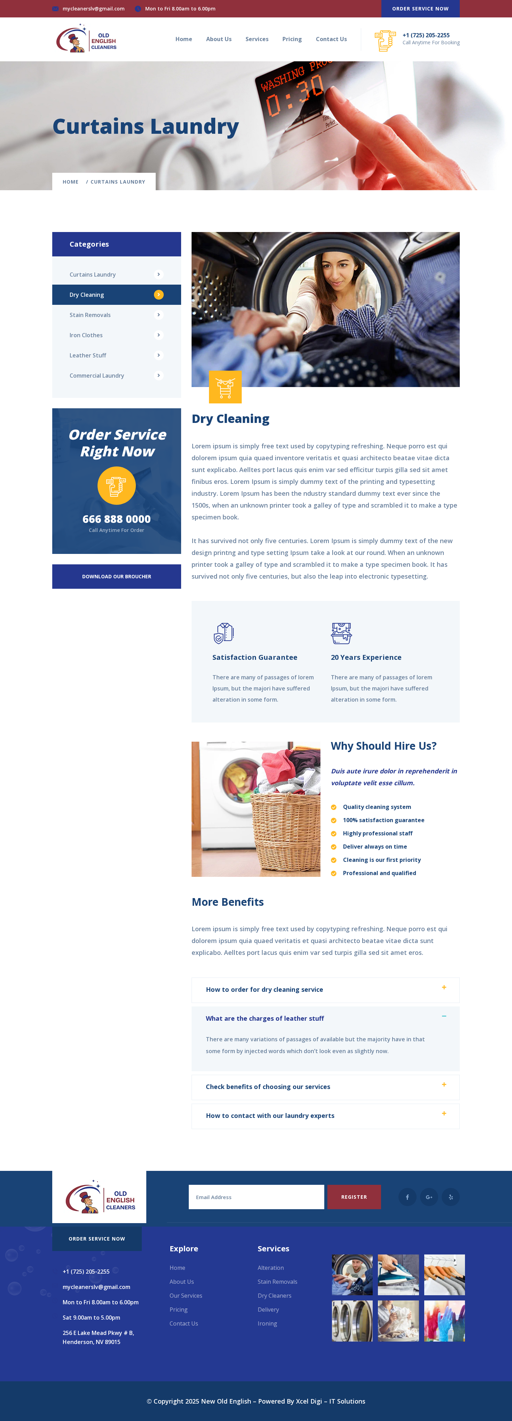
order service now (97, 1238)
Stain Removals (90, 315)
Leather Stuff (88, 355)
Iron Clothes (86, 335)
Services (257, 39)
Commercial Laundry (97, 375)
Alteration (271, 1268)
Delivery (268, 1309)
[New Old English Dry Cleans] (85, 37)
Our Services (186, 1295)
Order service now (420, 8)
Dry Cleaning (87, 295)
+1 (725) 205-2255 (426, 35)
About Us (219, 39)
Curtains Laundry (93, 274)
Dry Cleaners (275, 1295)
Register (354, 1197)
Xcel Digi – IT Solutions (330, 1401)
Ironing (267, 1323)
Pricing (292, 39)
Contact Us (331, 39)
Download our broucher (116, 576)
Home (184, 39)
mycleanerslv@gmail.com (94, 8)
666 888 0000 (117, 519)
